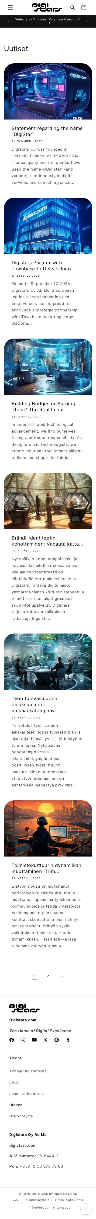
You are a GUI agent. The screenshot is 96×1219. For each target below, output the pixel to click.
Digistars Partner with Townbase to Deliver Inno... (43, 266)
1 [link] (34, 976)
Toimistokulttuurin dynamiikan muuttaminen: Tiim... (46, 868)
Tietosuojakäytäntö (69, 1200)
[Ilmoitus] (87, 21)
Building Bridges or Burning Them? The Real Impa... (43, 406)
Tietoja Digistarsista (28, 1071)
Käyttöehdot (38, 1207)
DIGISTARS (40, 1194)
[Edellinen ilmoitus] (9, 21)
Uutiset (16, 1105)
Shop (14, 1082)
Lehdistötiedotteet (26, 1093)
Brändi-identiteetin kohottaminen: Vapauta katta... (47, 541)
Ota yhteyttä (21, 1116)
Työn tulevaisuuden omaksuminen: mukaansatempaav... (35, 705)
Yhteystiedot (62, 1207)
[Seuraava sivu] (61, 976)
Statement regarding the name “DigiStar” (47, 131)
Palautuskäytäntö (37, 1200)
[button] (10, 7)
